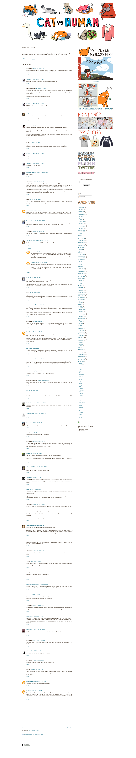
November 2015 (81, 257)
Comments (82, 196)
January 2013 (81, 311)
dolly (27, 113)
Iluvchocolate (29, 616)
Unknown (33, 251)
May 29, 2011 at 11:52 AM (39, 432)
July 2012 (80, 321)
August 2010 (81, 361)
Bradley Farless (30, 402)
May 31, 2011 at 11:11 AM (37, 540)
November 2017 (81, 226)
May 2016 (80, 250)
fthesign (28, 650)
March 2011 (80, 349)
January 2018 (81, 223)
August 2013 (81, 299)
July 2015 (80, 261)
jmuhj (27, 277)
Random (81, 412)
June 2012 (80, 323)
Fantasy (81, 393)
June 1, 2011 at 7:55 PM (38, 572)
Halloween (81, 395)
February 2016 (81, 254)
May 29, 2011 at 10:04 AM (36, 422)
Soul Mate (81, 417)
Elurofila (28, 331)
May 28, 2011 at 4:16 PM (38, 163)
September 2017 (81, 230)
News (80, 405)
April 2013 (80, 306)
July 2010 (80, 363)
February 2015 (81, 268)
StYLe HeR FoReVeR (31, 466)
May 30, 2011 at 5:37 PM (35, 477)
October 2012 (81, 316)
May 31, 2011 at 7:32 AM (40, 525)
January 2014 (81, 290)
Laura (27, 489)
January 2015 (81, 269)
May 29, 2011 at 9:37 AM (40, 413)
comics (80, 383)
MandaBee (29, 125)
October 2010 (81, 358)
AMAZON (81, 108)
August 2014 (81, 278)
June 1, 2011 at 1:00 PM (36, 561)
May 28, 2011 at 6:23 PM (35, 292)
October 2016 (81, 244)
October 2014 (81, 275)
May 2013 (80, 304)
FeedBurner (89, 187)
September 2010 (81, 359)
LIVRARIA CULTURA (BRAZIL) (105, 109)
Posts (81, 193)
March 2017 (80, 237)
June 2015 (80, 263)
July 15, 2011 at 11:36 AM (38, 660)
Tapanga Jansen (30, 413)
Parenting (81, 407)
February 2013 (81, 309)
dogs (80, 386)
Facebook (81, 390)
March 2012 (80, 328)
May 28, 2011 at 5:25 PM (42, 240)
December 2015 (81, 256)
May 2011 (80, 345)
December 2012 (81, 313)
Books (80, 369)
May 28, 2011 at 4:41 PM (39, 210)
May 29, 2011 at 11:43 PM (39, 441)
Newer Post (25, 727)
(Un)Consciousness (31, 172)
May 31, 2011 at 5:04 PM (38, 550)
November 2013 (81, 294)
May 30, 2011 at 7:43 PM (35, 489)
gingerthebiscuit (30, 525)
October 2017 (81, 228)
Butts (80, 372)
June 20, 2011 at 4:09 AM (36, 650)
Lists (80, 400)
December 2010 (81, 354)
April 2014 (80, 285)
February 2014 (81, 288)
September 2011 (81, 339)
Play (80, 409)
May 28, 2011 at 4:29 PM (35, 199)
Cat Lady (81, 378)
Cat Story (81, 379)
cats (80, 381)
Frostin (28, 453)
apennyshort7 (29, 210)
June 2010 (80, 364)
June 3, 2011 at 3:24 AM (42, 584)
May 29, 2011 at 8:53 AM (43, 380)
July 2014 (80, 280)
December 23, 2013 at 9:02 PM (35, 690)
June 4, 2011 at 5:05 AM (35, 594)
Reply (27, 74)
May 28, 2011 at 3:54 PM (38, 79)
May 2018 (80, 218)
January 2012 (81, 332)
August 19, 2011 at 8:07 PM (37, 669)
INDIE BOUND (108, 108)
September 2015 (81, 259)
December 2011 (81, 333)
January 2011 (81, 352)
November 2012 (81, 314)
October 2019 (81, 209)
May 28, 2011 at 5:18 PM (38, 231)
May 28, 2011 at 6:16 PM (35, 277)
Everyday (81, 388)
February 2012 (81, 330)
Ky (27, 690)
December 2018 (81, 214)
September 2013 (81, 297)
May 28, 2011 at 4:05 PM (34, 113)
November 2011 (81, 335)
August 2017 (81, 231)
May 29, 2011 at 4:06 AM (38, 358)
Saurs (80, 414)
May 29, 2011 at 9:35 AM (40, 402)
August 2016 (81, 247)
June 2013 (80, 302)
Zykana (28, 422)
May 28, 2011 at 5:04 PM (40, 220)
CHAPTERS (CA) (93, 109)
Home (47, 727)
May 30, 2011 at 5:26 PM (42, 466)
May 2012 (80, 325)
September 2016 (81, 245)
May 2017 (80, 235)
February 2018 (81, 221)
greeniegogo (29, 681)
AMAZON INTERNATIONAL (91, 108)
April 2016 (80, 252)
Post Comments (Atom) (33, 730)
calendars (81, 374)
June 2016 (80, 249)
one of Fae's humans (31, 240)
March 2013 (80, 307)
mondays (81, 403)
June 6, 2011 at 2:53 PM (39, 616)
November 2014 (81, 273)
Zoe (27, 348)
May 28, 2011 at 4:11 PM (35, 142)
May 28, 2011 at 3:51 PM (38, 68)
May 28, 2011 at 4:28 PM (38, 181)
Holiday (81, 397)
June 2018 (80, 216)
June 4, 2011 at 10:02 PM (38, 605)
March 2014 (80, 287)
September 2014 (81, 276)
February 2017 (81, 238)
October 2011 (81, 337)
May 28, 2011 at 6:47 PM (38, 304)
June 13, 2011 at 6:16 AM (39, 629)
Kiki (27, 390)
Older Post (69, 727)
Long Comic (82, 402)
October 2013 (81, 295)
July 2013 (80, 300)
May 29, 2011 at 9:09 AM (34, 390)
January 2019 (81, 212)
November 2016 (81, 242)
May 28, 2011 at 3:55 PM (40, 88)
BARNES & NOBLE (83, 109)
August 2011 (81, 340)
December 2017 (81, 225)
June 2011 (80, 344)
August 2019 (81, 211)
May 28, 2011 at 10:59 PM (34, 348)
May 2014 (80, 283)
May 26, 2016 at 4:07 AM (41, 251)
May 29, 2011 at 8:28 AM (38, 370)
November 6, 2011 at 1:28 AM (39, 681)
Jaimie (28, 477)
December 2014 (81, 271)
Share (24, 58)
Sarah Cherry (29, 629)
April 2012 (80, 326)
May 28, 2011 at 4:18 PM (42, 172)
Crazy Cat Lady (82, 385)
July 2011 (80, 342)
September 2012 (81, 318)
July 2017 (80, 233)
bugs (80, 371)
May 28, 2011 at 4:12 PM (38, 153)
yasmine (28, 79)
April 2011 (80, 347)
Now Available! (96, 81)
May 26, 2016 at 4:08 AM (41, 262)
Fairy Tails (81, 391)
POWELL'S (101, 108)
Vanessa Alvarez (30, 220)
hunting (80, 398)
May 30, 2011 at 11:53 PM (39, 504)
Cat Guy (81, 376)
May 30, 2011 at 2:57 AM (36, 453)
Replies (29, 248)
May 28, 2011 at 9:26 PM (38, 321)
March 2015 (80, 266)
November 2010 (81, 356)
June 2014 (80, 282)
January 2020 (81, 207)
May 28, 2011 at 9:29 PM (36, 331)
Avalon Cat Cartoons (31, 584)
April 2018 (80, 219)
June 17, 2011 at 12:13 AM (39, 640)
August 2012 (81, 320)
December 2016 (81, 240)
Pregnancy (81, 410)
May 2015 (80, 264)
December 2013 (81, 292)
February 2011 (81, 351)
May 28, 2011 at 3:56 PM (38, 103)
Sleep (80, 416)
